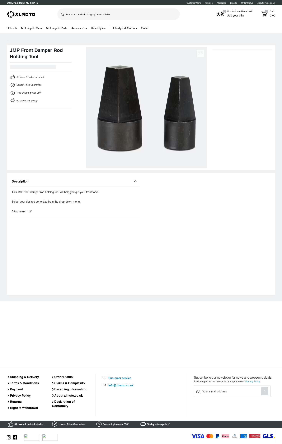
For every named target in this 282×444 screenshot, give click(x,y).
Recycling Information (70, 389)
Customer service (119, 378)
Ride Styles (98, 28)
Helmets (12, 28)
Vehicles (209, 2)
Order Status (63, 377)
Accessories (79, 28)
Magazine (221, 2)
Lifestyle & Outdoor (125, 28)
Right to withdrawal (23, 407)
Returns (15, 401)
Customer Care (193, 2)
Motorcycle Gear (31, 28)
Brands (233, 2)
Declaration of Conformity (63, 403)
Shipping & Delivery (24, 377)
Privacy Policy (20, 395)
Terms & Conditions (24, 383)
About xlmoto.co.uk (266, 2)
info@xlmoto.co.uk (120, 385)
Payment (16, 389)
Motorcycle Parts (57, 28)
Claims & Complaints (69, 383)
